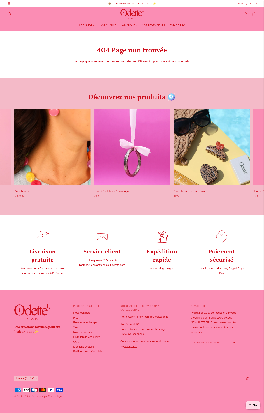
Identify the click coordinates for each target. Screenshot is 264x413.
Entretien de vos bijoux (86, 336)
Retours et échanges (85, 322)
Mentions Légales (83, 346)
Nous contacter (82, 312)
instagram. (130, 346)
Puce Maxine (22, 191)
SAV (75, 327)
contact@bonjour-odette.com (108, 264)
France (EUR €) (246, 3)
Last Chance (107, 25)
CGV (76, 341)
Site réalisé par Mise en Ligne (47, 396)
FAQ (76, 317)
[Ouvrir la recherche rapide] (9, 14)
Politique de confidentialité (88, 351)
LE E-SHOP (85, 25)
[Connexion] (245, 14)
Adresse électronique (205, 338)
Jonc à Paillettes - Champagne (112, 191)
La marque (128, 25)
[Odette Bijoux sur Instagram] (9, 3)
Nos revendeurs (153, 25)
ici (150, 61)
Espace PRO (177, 25)
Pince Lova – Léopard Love (190, 191)
